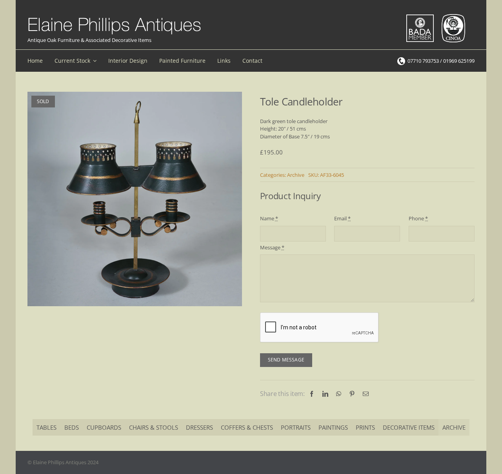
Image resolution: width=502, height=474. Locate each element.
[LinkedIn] (325, 394)
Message (272, 247)
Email (342, 218)
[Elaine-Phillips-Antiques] (114, 18)
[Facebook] (311, 394)
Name (269, 218)
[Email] (366, 394)
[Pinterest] (352, 394)
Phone (418, 218)
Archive (295, 174)
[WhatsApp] (338, 394)
